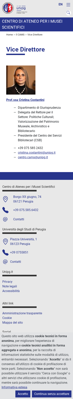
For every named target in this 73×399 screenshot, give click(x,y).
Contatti (18, 219)
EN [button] (60, 4)
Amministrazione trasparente (22, 313)
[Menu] (68, 4)
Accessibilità (11, 291)
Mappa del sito (12, 322)
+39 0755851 (19, 252)
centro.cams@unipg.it (33, 157)
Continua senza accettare (51, 394)
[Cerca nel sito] (68, 13)
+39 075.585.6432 (25, 210)
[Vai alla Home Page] (16, 8)
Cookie (7, 318)
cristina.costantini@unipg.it (36, 152)
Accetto (23, 394)
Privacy (7, 282)
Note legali (9, 286)
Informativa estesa (14, 387)
